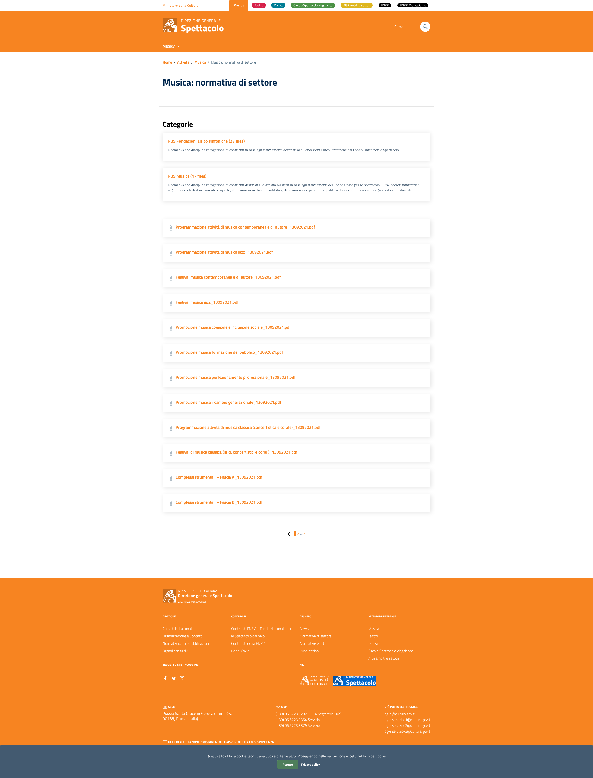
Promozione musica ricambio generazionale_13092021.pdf (228, 402)
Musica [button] (170, 46)
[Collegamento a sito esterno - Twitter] (174, 678)
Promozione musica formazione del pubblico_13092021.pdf (229, 352)
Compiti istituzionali (177, 628)
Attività (183, 62)
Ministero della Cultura (181, 5)
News (304, 628)
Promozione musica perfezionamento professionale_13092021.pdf (236, 377)
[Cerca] (425, 27)
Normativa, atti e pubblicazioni (186, 643)
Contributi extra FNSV (248, 643)
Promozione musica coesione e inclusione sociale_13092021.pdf (233, 327)
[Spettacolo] (170, 25)
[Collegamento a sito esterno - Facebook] (165, 678)
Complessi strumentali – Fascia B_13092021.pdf (219, 502)
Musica (200, 62)
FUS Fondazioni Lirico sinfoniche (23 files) (206, 141)
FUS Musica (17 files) (187, 176)
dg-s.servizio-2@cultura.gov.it (407, 725)
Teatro (373, 636)
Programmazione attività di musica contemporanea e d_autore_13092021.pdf (245, 227)
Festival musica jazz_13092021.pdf (207, 302)
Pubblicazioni (309, 651)
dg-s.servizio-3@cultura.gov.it (407, 731)
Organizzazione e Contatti (182, 636)
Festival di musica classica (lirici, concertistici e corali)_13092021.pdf (236, 452)
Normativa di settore (315, 636)
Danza (373, 643)
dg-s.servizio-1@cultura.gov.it (407, 719)
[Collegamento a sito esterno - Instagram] (182, 678)
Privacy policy (310, 764)
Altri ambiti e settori (383, 658)
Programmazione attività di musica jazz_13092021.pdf (224, 252)
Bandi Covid (240, 651)
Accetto (288, 764)
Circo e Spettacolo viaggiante (390, 651)
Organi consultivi (175, 651)
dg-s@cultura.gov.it (400, 714)
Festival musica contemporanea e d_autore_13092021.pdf (228, 277)
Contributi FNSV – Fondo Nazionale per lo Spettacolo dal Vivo (261, 632)
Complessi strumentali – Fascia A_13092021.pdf (219, 477)
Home (167, 62)
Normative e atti (312, 643)
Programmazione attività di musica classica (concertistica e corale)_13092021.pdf (248, 427)
